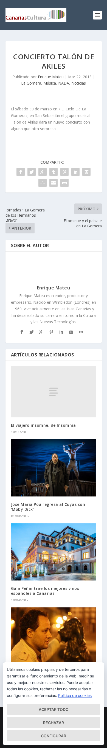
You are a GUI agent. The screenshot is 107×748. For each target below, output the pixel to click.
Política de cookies (75, 695)
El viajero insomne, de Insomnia (43, 425)
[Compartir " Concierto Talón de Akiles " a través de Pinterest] (64, 171)
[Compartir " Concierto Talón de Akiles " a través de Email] (53, 182)
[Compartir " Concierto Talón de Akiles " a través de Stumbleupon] (42, 182)
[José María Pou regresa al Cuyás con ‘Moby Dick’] (53, 467)
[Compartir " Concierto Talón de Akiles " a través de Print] (64, 182)
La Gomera (31, 83)
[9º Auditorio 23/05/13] (53, 636)
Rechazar (53, 722)
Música (49, 83)
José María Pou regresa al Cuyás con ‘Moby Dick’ (48, 507)
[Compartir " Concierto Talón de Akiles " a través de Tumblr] (53, 171)
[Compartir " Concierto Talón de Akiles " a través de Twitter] (31, 171)
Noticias (78, 83)
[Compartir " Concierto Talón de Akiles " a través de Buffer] (86, 171)
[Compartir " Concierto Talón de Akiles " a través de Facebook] (20, 171)
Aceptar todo (54, 709)
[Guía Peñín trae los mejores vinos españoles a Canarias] (53, 551)
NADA (63, 83)
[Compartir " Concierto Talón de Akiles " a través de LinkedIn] (75, 171)
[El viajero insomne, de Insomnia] (53, 392)
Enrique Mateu (51, 76)
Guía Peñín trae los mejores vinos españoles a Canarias (45, 591)
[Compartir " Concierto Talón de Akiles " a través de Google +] (42, 171)
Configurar (53, 735)
